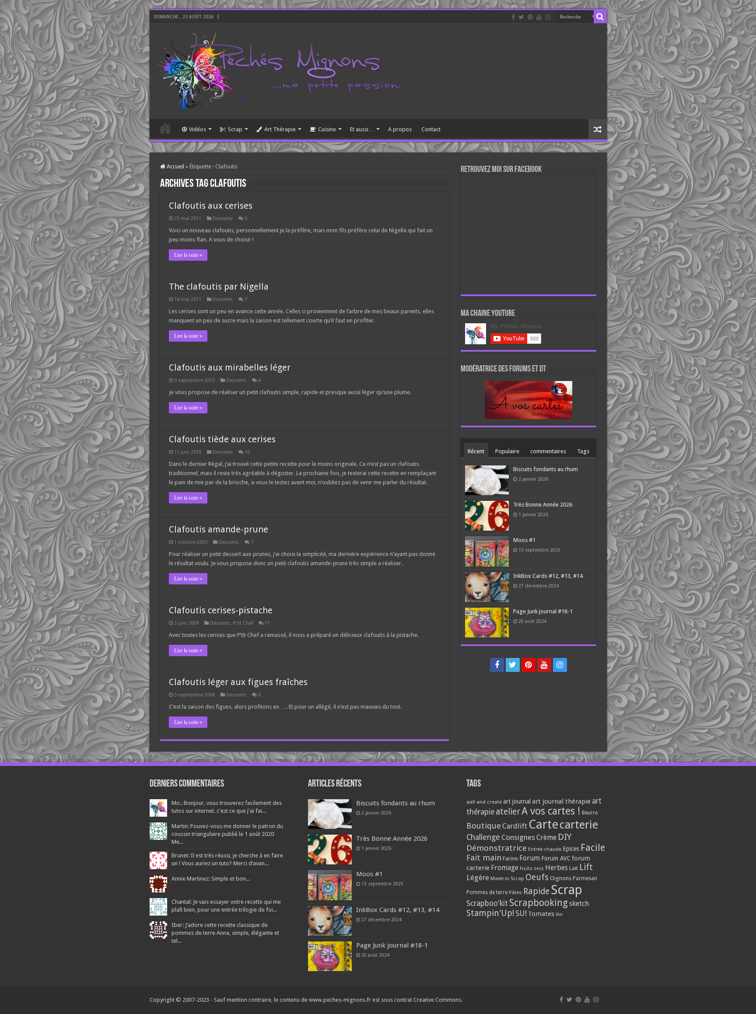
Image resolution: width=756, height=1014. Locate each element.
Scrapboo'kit (487, 903)
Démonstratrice (496, 848)
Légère (477, 877)
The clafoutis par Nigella (219, 286)
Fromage (504, 868)
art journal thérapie (561, 801)
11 (267, 623)
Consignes (518, 837)
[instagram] (547, 17)
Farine (510, 858)
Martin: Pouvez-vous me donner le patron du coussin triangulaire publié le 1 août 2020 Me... (227, 834)
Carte (543, 824)
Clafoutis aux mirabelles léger (229, 367)
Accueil (165, 128)
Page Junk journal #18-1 (543, 611)
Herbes (556, 868)
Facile (593, 847)
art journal (517, 801)
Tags (583, 451)
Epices (571, 848)
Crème (546, 837)
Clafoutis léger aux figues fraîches (238, 682)
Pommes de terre (487, 892)
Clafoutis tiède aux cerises (222, 439)
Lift (586, 867)
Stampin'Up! (490, 913)
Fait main (483, 857)
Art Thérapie (280, 129)
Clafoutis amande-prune (218, 529)
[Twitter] (521, 17)
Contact (431, 129)
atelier (508, 812)
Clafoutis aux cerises (210, 205)
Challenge (483, 837)
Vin (559, 914)
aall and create (484, 802)
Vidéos (197, 129)
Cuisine (327, 129)
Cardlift (514, 826)
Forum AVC (555, 858)
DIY (564, 837)
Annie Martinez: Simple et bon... (211, 878)
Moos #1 (524, 540)
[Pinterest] (530, 17)
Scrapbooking (538, 902)
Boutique (483, 825)
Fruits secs (532, 868)
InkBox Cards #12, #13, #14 (548, 576)
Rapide (536, 891)
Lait (573, 868)
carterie (579, 824)
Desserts (223, 218)
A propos (400, 129)
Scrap (235, 129)
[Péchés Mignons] (278, 69)
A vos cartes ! (551, 811)
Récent (476, 451)
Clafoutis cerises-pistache (221, 610)
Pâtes (515, 892)
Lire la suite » (188, 255)
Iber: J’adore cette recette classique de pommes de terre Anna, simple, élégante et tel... (225, 933)
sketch (579, 903)
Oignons (560, 878)
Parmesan (585, 878)
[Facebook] (513, 17)
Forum (529, 858)
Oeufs (537, 877)
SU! (521, 913)
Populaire (507, 451)
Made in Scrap (507, 878)
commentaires (548, 451)
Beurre (590, 813)
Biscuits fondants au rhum (545, 469)
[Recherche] (600, 16)
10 (247, 452)
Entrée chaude (544, 849)
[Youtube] (539, 17)
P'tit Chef (243, 623)
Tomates (541, 914)
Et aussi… (362, 129)
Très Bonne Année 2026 (542, 504)
